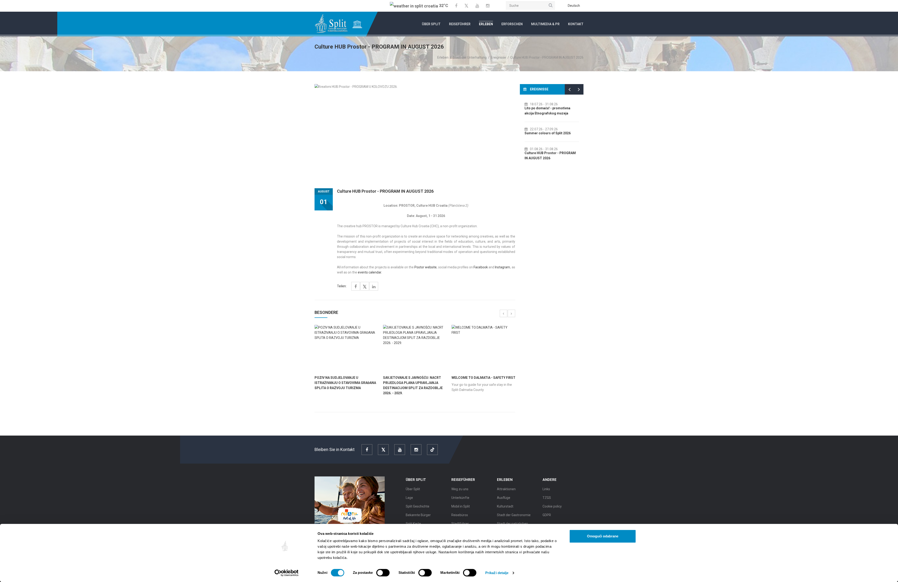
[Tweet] (365, 287)
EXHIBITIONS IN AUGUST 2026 (548, 108)
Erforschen (512, 24)
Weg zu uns (459, 489)
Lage (409, 498)
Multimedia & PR (545, 24)
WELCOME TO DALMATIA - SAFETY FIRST (483, 378)
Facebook (481, 267)
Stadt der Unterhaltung (470, 57)
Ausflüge (503, 498)
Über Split (431, 24)
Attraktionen (506, 489)
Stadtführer (460, 523)
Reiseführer (460, 24)
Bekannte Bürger (418, 515)
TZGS (547, 498)
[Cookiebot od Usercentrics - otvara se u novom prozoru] (286, 572)
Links (546, 489)
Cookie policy (552, 506)
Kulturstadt (505, 506)
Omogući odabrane (602, 536)
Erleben (486, 24)
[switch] (383, 572)
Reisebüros (459, 515)
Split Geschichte (417, 506)
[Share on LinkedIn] (374, 286)
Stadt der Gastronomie (514, 515)
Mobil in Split (460, 506)
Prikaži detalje (497, 573)
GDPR (547, 515)
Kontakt (575, 24)
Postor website (425, 267)
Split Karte (413, 523)
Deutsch (574, 5)
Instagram (502, 267)
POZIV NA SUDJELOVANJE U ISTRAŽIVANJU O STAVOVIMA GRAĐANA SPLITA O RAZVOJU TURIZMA (345, 383)
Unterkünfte (460, 498)
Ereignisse (498, 57)
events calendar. (370, 272)
